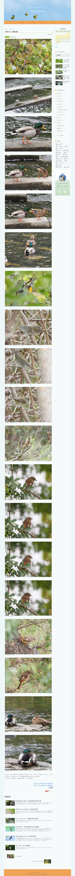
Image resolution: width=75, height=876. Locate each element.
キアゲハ (60, 104)
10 (56, 37)
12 (60, 37)
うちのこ (59, 123)
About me (38, 872)
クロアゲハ (60, 106)
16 (69, 37)
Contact (43, 872)
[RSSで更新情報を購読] (65, 192)
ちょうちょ (59, 98)
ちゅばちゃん (61, 125)
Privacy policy (33, 872)
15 (67, 37)
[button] (69, 135)
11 (58, 37)
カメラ (59, 96)
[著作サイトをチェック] (60, 192)
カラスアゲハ (61, 101)
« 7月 (56, 46)
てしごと (60, 120)
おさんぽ (7, 36)
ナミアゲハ (60, 112)
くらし (58, 117)
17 (56, 39)
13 (62, 37)
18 (58, 39)
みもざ (62, 173)
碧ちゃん (60, 128)
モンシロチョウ (61, 115)
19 (60, 39)
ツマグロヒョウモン (62, 109)
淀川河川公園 (13, 36)
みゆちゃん (60, 131)
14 (65, 37)
